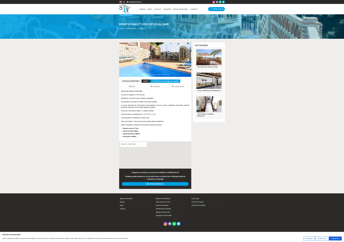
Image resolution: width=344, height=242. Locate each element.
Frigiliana (141, 28)
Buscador (167, 9)
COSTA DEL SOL (131, 28)
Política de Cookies (198, 202)
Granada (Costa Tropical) (163, 209)
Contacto (194, 9)
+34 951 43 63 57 (218, 9)
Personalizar (308, 238)
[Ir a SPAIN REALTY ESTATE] (125, 9)
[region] (172, 237)
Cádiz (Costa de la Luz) (163, 202)
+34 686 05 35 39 (173, 172)
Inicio (121, 28)
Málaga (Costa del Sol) (163, 212)
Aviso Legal (195, 198)
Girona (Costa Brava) (162, 205)
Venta (149, 9)
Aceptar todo (335, 238)
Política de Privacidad (198, 205)
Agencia (142, 9)
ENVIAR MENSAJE (156, 184)
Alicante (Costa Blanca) (163, 198)
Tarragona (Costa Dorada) (164, 215)
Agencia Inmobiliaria (126, 198)
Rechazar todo (322, 238)
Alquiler (157, 9)
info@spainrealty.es (135, 2)
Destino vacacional (180, 9)
